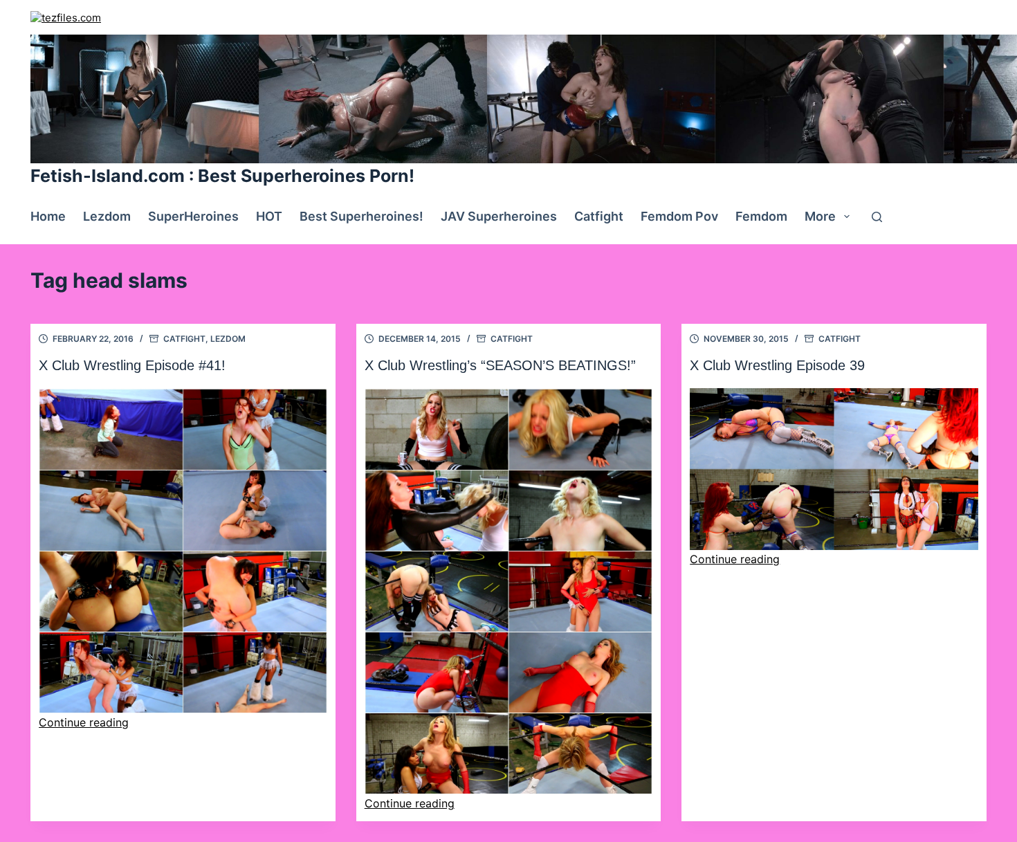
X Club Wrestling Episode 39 (777, 365)
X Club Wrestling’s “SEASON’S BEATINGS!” (500, 365)
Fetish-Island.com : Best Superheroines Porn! (222, 175)
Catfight (598, 216)
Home (48, 216)
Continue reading (84, 722)
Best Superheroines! (361, 216)
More (820, 216)
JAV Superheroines (499, 216)
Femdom (761, 216)
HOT (269, 216)
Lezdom (107, 216)
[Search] (877, 217)
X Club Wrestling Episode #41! (132, 365)
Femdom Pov (679, 216)
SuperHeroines (193, 216)
